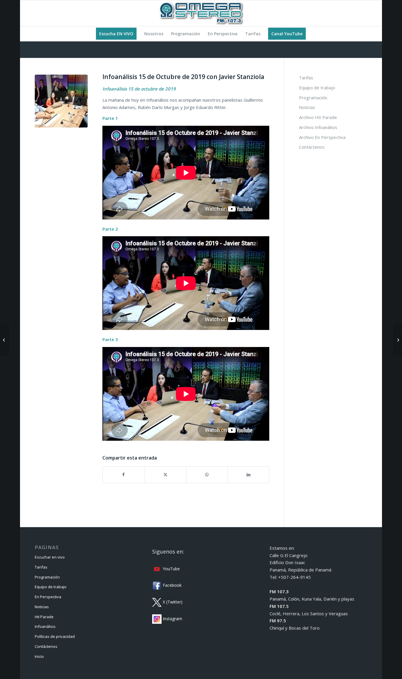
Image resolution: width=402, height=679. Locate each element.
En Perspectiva (48, 596)
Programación (313, 97)
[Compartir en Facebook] (123, 475)
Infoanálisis (45, 626)
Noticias (307, 107)
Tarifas (306, 78)
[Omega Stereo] (201, 13)
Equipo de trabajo (317, 87)
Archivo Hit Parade (318, 117)
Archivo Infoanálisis (318, 127)
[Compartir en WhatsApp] (206, 475)
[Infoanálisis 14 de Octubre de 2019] (4, 339)
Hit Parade (44, 616)
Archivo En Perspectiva (322, 137)
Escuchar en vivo (50, 557)
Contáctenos (312, 147)
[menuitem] (116, 33)
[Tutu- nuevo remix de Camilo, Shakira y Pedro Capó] (397, 339)
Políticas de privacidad (55, 636)
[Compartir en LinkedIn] (248, 475)
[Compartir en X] (165, 475)
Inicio (39, 656)
